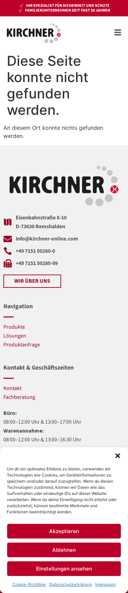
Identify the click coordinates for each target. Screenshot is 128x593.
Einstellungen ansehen (64, 568)
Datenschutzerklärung (70, 584)
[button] (117, 455)
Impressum (105, 584)
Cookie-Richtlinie (29, 584)
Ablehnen (64, 550)
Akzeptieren (64, 531)
